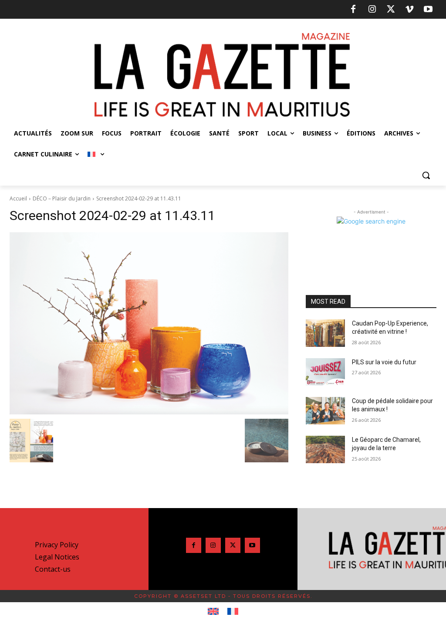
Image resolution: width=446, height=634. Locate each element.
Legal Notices (57, 557)
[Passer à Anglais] (213, 612)
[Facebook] (353, 9)
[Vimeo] (409, 9)
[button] (426, 175)
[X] (390, 9)
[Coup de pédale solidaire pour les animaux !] (325, 410)
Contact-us (53, 569)
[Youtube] (428, 9)
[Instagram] (372, 9)
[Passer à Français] (233, 612)
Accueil (18, 198)
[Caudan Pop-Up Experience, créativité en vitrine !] (325, 333)
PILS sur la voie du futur (384, 362)
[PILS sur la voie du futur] (325, 372)
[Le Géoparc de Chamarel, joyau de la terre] (325, 449)
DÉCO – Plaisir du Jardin (62, 198)
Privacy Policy (56, 544)
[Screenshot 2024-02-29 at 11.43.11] (149, 323)
